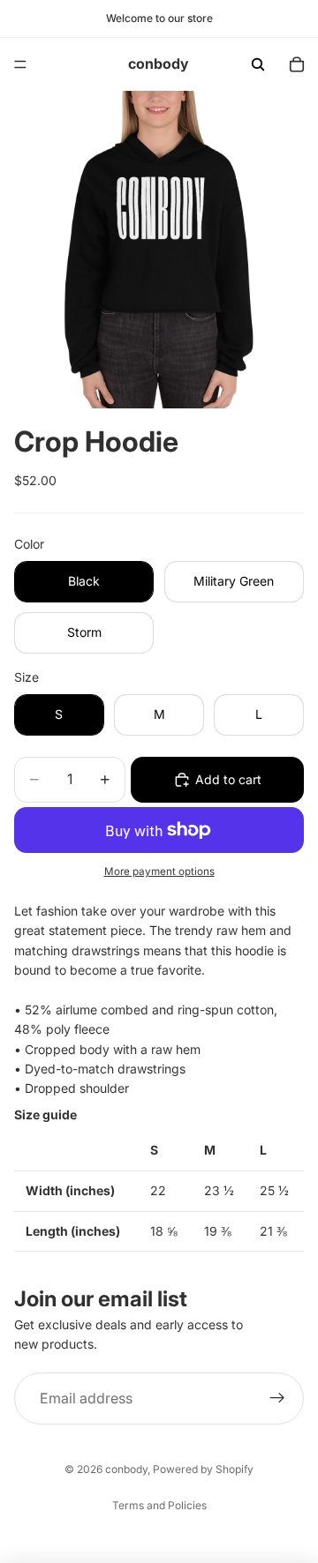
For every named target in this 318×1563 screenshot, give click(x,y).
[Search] (257, 64)
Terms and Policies (159, 1505)
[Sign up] (277, 1398)
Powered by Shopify (203, 1469)
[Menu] (20, 64)
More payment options (159, 871)
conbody (126, 1469)
